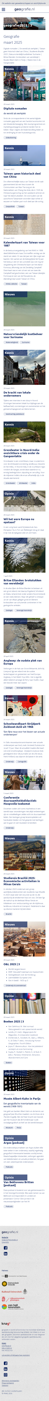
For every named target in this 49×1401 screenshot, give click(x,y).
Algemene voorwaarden (10, 1380)
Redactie (5, 1237)
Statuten (5, 1385)
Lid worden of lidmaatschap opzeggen (16, 1355)
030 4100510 (7, 1348)
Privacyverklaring (8, 1383)
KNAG (4, 1343)
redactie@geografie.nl (10, 1240)
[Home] (24, 9)
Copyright (5, 1242)
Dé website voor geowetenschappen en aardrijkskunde (24, 3)
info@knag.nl (6, 1346)
